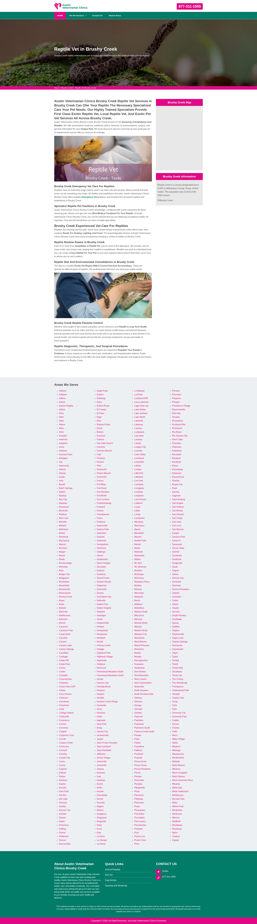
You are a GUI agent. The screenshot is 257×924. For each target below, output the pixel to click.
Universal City (179, 713)
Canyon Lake (65, 645)
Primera (176, 391)
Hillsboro (101, 664)
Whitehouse (178, 795)
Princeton (176, 394)
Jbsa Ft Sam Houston (107, 743)
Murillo (137, 653)
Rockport (176, 458)
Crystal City (64, 758)
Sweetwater (177, 649)
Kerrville (101, 803)
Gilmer (100, 555)
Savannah (177, 544)
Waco (174, 735)
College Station (66, 713)
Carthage (63, 656)
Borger (62, 552)
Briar (61, 570)
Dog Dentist (110, 880)
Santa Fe (176, 540)
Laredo (137, 443)
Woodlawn (177, 825)
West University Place (182, 780)
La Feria (101, 836)
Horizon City (103, 683)
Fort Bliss (101, 484)
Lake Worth (139, 417)
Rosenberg (177, 469)
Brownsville (64, 589)
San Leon (176, 525)
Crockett (63, 750)
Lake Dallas (140, 409)
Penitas (138, 776)
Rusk (174, 488)
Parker (137, 743)
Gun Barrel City (104, 597)
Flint (99, 466)
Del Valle (63, 799)
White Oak (177, 788)
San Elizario (178, 514)
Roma (175, 466)
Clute (61, 709)
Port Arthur (139, 814)
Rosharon (177, 473)
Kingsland (101, 817)
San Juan (176, 522)
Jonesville (101, 765)
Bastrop (62, 495)
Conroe (62, 724)
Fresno (100, 510)
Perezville (139, 780)
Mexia (137, 600)
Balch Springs (65, 488)
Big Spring (64, 540)
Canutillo (63, 638)
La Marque (139, 391)
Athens (62, 469)
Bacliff (62, 484)
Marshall (138, 552)
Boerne (62, 544)
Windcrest (177, 814)
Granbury (101, 574)
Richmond (177, 428)
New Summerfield (142, 683)
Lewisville (139, 462)
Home (56, 88)
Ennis (99, 428)
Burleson (63, 619)
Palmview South (142, 728)
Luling (137, 514)
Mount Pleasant (141, 645)
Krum (99, 829)
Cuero (62, 761)
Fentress (101, 458)
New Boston (140, 671)
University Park (179, 716)
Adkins (62, 398)
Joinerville (102, 761)
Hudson (100, 694)
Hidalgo (100, 649)
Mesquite (138, 597)
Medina (137, 585)
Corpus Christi (66, 743)
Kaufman (101, 780)
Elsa (99, 421)
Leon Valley (140, 454)
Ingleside (101, 720)
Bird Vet (109, 875)
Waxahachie (178, 754)
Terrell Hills (177, 668)
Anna (61, 447)
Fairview (101, 447)
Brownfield (64, 585)
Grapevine (102, 585)
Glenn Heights (103, 563)
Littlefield (138, 477)
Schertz (175, 552)
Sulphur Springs (180, 642)
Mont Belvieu (140, 642)
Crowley (63, 754)
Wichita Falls (178, 799)
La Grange (102, 840)
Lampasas (139, 432)
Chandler (63, 675)
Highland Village (105, 656)
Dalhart (62, 773)
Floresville (102, 469)
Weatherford (178, 758)
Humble (100, 698)
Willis (174, 803)
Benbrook (63, 537)
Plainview (139, 803)
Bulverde (63, 612)
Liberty (137, 466)
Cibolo (62, 690)
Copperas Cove (66, 735)
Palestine (138, 720)
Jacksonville (103, 735)
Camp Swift (64, 634)
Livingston (139, 488)
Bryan (62, 600)
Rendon (176, 417)
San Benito (177, 510)
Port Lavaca (140, 821)
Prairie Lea (139, 836)
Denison (63, 803)
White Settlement (180, 791)
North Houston (141, 690)
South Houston (179, 615)
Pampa (137, 735)
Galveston (101, 533)
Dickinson (64, 825)
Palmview (139, 724)
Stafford (175, 627)
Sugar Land (177, 638)
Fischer (100, 462)
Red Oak (176, 413)
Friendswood (103, 514)
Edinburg (101, 398)
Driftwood (63, 836)
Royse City (177, 484)
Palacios (138, 716)
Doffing (62, 829)
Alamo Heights (66, 406)
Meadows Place (142, 582)
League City (140, 447)
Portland (138, 829)
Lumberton (139, 518)
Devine (62, 817)
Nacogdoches (141, 660)
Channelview (65, 679)
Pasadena (139, 746)
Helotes (100, 627)
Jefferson (101, 754)
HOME (61, 15)
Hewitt (100, 642)
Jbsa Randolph (104, 750)
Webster (176, 761)
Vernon (175, 724)
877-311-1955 (190, 6)
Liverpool (138, 484)
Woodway (177, 829)
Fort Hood (101, 488)
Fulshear (101, 522)
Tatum (175, 653)
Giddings (101, 552)
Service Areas (115, 15)
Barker (62, 492)
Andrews (63, 439)
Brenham (63, 567)
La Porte (138, 394)
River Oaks (177, 439)
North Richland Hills (144, 694)
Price (136, 844)
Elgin (99, 417)
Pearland (138, 754)
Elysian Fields (103, 424)
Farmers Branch (104, 451)
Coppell (63, 731)
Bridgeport (64, 578)
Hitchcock (101, 668)
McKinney (139, 578)
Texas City (177, 675)
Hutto (99, 716)
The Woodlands (179, 683)
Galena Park (103, 529)
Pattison (138, 750)
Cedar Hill (64, 660)
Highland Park (103, 653)
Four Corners (103, 499)
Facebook (161, 921)
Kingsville (101, 821)
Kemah (100, 791)
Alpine (62, 424)
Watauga (176, 750)
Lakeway (138, 424)
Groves (100, 593)
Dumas (62, 840)
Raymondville (178, 409)
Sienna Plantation (180, 589)
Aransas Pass (65, 454)
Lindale (137, 469)
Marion (137, 544)
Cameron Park (66, 630)
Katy (99, 776)
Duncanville (64, 844)
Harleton (101, 612)
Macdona (138, 522)
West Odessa (178, 776)
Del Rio (62, 795)
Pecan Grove (140, 765)
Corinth (62, 739)
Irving (99, 728)
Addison (63, 394)
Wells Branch (178, 765)
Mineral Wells (140, 623)
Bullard (62, 608)
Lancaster (139, 436)
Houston (101, 690)
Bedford (63, 514)
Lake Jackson (141, 413)
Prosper (176, 402)
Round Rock (178, 477)
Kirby (99, 825)
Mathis (137, 559)
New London (140, 679)
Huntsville (101, 705)
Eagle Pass (102, 391)
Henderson (102, 634)
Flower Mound (103, 473)
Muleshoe (139, 649)
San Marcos (178, 529)
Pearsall (138, 758)
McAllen (138, 570)
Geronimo (101, 548)
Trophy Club (178, 698)
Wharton (176, 784)
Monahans (139, 638)
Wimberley (177, 810)
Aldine (62, 409)
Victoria (175, 728)
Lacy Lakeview (141, 402)
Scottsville (177, 555)
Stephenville (178, 634)
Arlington (63, 458)
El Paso (100, 413)
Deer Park (64, 791)
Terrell (175, 664)
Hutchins (101, 713)
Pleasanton (139, 810)
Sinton (175, 600)
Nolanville (139, 686)
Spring (175, 623)
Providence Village (181, 406)
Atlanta (62, 473)
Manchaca (139, 525)
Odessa (138, 698)
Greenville (102, 589)
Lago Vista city (141, 406)
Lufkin (137, 510)
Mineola (138, 619)
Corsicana (64, 746)
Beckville (63, 510)
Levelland (139, 458)
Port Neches (140, 825)
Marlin (137, 548)
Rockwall (176, 462)
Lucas (137, 507)
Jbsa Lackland (104, 746)
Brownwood (64, 593)
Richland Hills (179, 424)
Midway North (141, 612)
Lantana (138, 439)
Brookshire (64, 582)
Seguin (175, 570)
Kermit (100, 799)
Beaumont (64, 507)
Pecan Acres (140, 761)
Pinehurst (138, 795)
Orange (137, 705)
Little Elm (138, 473)
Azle (61, 481)
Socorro (176, 612)
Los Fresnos (140, 499)
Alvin (61, 432)
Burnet (62, 623)
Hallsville (101, 600)
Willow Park (178, 806)
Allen (61, 421)
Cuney (62, 765)
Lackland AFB (141, 398)
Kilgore (100, 806)
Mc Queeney (140, 567)
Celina (62, 668)
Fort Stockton (103, 492)
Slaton (175, 604)
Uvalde (175, 720)
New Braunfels (141, 675)
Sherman (176, 585)
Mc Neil (138, 563)
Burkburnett (64, 615)
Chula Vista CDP (67, 686)
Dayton (62, 784)
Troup (175, 701)
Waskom (176, 746)
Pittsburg (138, 799)
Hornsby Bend (103, 686)
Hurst (99, 709)
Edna (99, 402)
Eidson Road (103, 406)
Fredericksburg (104, 503)
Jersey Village (103, 758)
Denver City (64, 810)
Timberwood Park (180, 690)
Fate (99, 454)
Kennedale (102, 795)
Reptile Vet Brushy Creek (85, 88)
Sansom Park (178, 537)
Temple (175, 660)
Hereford (101, 638)
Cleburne (63, 698)
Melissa (138, 589)
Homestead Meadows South (110, 675)
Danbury (63, 780)
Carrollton (63, 653)
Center (62, 671)
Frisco (100, 518)
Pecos (137, 773)
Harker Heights (104, 608)
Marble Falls (140, 540)
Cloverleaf (64, 705)
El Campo (101, 409)
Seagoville (177, 563)
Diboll (62, 821)
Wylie (174, 832)
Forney (100, 481)
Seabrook (176, 559)
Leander (138, 451)
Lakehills (138, 421)
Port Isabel (139, 817)
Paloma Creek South (144, 731)
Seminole (176, 582)
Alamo (62, 402)
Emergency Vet (89, 197)
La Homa (101, 844)
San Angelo (177, 503)
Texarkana (177, 671)
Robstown (177, 451)
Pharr (137, 791)
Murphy (137, 656)
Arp (60, 462)
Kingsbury (101, 814)
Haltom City (102, 604)
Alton (61, 428)
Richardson (177, 421)
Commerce (64, 720)
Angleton (63, 443)
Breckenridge (65, 563)
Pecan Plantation (142, 769)
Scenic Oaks (178, 548)
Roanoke (176, 443)
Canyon (63, 642)
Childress (63, 683)
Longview (139, 495)
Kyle (99, 832)
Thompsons (177, 686)
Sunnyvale (177, 645)
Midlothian (139, 608)
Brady (62, 559)
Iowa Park (101, 724)
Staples (175, 630)
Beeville (63, 522)
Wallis (175, 743)
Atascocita (64, 466)
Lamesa (138, 428)
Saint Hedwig (178, 499)
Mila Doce (139, 615)
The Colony (177, 679)
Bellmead (63, 529)
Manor (137, 529)
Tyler (174, 709)
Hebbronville (103, 623)
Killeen (100, 810)
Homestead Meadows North (110, 671)
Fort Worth (102, 495)
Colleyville (64, 716)
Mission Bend (140, 630)
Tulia (174, 705)
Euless (100, 432)
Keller (99, 788)
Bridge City (64, 574)
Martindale (139, 555)
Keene (100, 784)
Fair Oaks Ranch (105, 443)
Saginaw (176, 495)
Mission (138, 627)
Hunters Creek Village (107, 701)
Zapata (175, 840)
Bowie (62, 555)
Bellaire (62, 525)
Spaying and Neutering (116, 885)
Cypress (63, 769)
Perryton (138, 784)
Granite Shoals (104, 582)
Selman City (178, 578)
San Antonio (178, 507)
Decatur (63, 788)
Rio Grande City (179, 436)
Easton (100, 394)
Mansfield (139, 533)
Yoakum (176, 836)
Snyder (175, 608)
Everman (101, 436)
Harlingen (101, 615)
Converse (63, 728)
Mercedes (139, 593)
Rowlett (175, 481)
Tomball (176, 694)
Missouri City (140, 634)
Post (136, 832)
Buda (61, 604)
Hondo (100, 679)
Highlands (102, 660)
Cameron (63, 627)
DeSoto (62, 814)
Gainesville (102, 525)
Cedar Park (64, 664)
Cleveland (64, 701)
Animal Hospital (112, 869)
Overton (138, 713)
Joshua (100, 769)
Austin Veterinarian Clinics (143, 921)
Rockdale (176, 454)
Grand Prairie (103, 578)
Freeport (101, 507)
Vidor (174, 731)
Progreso (176, 398)
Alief (61, 417)
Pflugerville (139, 788)
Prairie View (140, 840)
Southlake (177, 619)
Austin (62, 477)
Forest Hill (102, 477)
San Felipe (177, 518)
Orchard (138, 709)
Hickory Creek (103, 645)
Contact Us (97, 15)
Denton (62, 806)
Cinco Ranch (65, 694)
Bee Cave (64, 518)
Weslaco (176, 769)
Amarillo (63, 436)
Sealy (175, 567)
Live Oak (138, 481)
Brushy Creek (67, 88)
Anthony (63, 451)
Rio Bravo (177, 432)
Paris (136, 739)
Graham (100, 570)
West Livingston (179, 773)
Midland (138, 604)
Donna (62, 832)
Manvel (137, 537)
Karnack (101, 773)
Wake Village (178, 739)
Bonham (63, 548)
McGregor (139, 574)
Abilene (62, 391)
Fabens (100, 439)
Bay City (63, 499)
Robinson (176, 447)
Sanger (175, 533)
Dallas (62, 776)
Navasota (138, 664)
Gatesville (101, 540)
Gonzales (101, 567)
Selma (175, 574)
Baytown (63, 503)
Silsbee (175, 593)
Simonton (176, 597)
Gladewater (102, 559)
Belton (62, 533)
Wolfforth (176, 821)
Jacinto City (102, 731)
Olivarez (138, 701)
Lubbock (138, 503)
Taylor (175, 656)
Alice (61, 413)
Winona (175, 817)
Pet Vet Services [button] (76, 15)
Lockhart (138, 492)
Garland (100, 537)
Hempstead (102, 630)
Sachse (175, 492)
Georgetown (102, 544)
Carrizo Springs (66, 649)
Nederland (139, 668)
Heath (100, 619)
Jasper (100, 739)
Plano (137, 806)
